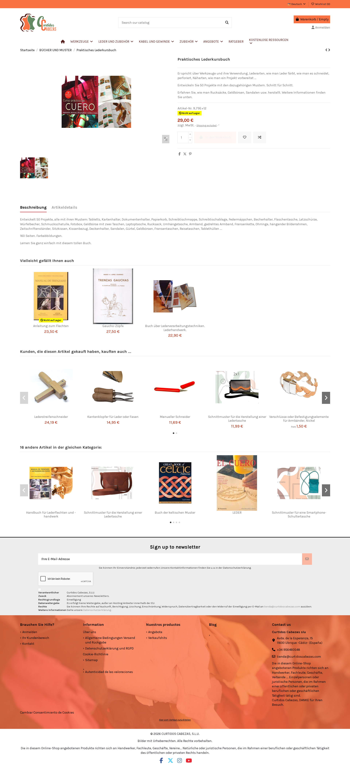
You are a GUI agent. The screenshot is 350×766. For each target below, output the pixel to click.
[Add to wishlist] (244, 137)
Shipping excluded (207, 125)
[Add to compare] (259, 137)
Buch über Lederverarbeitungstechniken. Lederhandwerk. (175, 328)
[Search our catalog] (227, 22)
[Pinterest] (190, 154)
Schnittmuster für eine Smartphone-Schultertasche (299, 515)
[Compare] (49, 322)
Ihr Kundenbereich (35, 638)
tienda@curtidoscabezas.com (282, 606)
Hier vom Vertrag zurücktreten (175, 719)
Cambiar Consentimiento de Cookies (47, 712)
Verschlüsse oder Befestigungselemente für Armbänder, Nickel (299, 419)
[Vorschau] (56, 322)
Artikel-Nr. (185, 108)
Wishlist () (322, 4)
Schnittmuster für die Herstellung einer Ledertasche (237, 419)
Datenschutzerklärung (97, 610)
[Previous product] (326, 50)
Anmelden (29, 632)
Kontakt (28, 644)
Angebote (155, 632)
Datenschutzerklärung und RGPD (109, 648)
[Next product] (329, 50)
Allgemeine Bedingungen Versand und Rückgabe (110, 640)
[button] (116, 41)
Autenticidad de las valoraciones (109, 672)
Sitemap (91, 660)
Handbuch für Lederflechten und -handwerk (51, 515)
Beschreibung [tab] (33, 207)
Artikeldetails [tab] (64, 207)
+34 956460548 (288, 650)
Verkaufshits (157, 638)
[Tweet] (184, 154)
